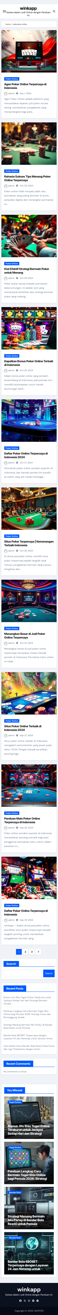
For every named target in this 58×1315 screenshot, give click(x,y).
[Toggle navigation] (4, 11)
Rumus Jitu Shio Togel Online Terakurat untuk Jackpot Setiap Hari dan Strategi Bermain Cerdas (27, 1000)
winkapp (28, 8)
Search (11, 964)
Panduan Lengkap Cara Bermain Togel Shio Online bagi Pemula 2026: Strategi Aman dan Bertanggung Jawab (27, 1014)
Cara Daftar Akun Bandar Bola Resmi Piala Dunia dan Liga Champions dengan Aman (29, 1048)
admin (11, 93)
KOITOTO (39, 1310)
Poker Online (12, 79)
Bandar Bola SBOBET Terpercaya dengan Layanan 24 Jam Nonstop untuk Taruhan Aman (28, 1037)
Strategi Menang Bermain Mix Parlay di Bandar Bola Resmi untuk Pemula (28, 1026)
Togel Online (15, 1102)
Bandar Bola (15, 1192)
